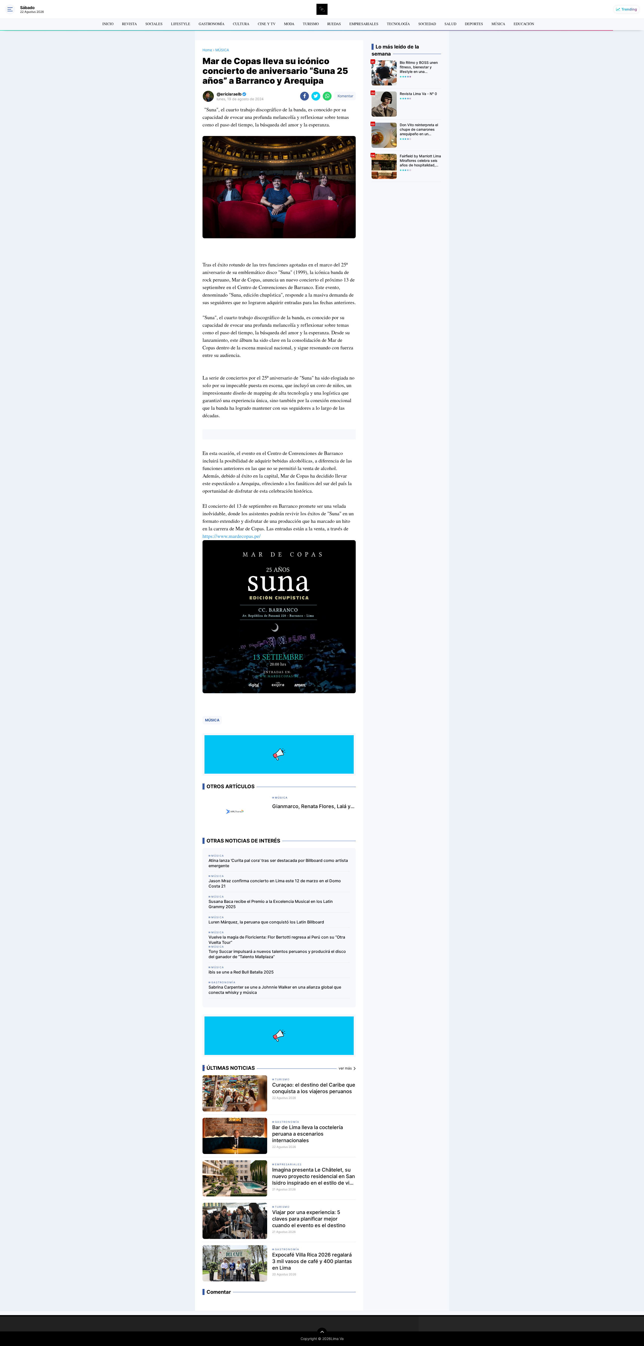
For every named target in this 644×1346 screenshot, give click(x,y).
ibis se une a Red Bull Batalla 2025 (241, 971)
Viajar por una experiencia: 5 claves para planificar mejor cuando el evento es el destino (308, 1218)
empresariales (288, 1164)
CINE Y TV (266, 23)
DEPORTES (474, 23)
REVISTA (129, 23)
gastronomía (287, 1121)
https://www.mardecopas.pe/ (232, 536)
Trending (629, 9)
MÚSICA (498, 23)
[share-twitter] (315, 96)
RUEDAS (334, 23)
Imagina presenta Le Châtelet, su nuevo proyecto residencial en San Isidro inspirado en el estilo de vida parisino (313, 1176)
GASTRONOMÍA (211, 23)
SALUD (450, 23)
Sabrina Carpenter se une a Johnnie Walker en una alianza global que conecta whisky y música (275, 990)
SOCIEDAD (427, 23)
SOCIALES (154, 23)
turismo (282, 1079)
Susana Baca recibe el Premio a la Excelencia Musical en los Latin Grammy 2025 (271, 904)
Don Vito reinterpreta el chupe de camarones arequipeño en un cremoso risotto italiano (419, 129)
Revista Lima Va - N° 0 (418, 93)
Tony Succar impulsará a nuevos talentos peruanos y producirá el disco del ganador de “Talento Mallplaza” (277, 954)
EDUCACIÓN (524, 23)
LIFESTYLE (180, 23)
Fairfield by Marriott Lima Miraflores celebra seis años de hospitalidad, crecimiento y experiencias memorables (420, 161)
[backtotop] (322, 1333)
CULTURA (241, 23)
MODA (289, 23)
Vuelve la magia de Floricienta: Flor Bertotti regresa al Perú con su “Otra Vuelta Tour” (277, 940)
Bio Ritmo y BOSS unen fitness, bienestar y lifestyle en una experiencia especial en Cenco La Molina (419, 67)
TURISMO (311, 23)
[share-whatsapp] (327, 96)
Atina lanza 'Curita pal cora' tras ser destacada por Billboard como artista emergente (278, 863)
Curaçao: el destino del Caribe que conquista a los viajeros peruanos (313, 1088)
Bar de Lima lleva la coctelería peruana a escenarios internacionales (307, 1133)
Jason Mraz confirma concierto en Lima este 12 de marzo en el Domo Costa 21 (275, 883)
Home (207, 50)
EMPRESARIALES (363, 23)
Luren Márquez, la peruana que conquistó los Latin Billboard (266, 921)
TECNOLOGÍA (398, 23)
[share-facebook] (304, 96)
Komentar (345, 96)
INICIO (107, 23)
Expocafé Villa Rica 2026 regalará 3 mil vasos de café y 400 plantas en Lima (312, 1261)
